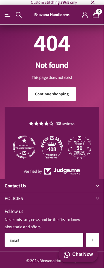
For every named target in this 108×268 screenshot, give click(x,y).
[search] (19, 14)
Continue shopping (52, 93)
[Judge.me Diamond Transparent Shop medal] (24, 147)
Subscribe (92, 240)
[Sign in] (85, 15)
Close (92, 2)
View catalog (8, 14)
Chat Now (82, 254)
